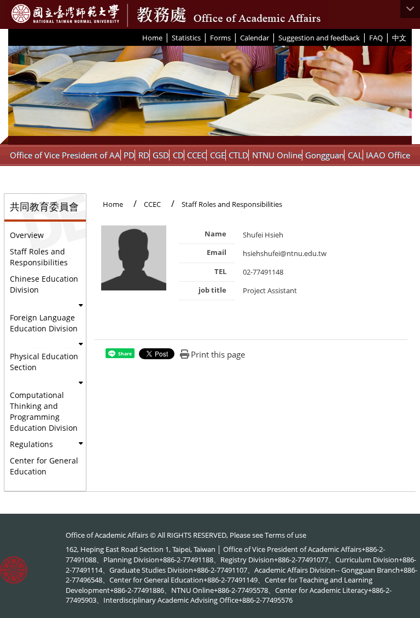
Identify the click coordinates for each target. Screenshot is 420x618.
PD (129, 155)
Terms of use (285, 535)
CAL (355, 155)
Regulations (31, 444)
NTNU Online (277, 155)
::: (138, 37)
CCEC (196, 155)
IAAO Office (388, 155)
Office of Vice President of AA (65, 155)
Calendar (254, 38)
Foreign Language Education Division (44, 323)
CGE (217, 155)
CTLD (238, 155)
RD (143, 155)
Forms (220, 38)
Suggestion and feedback (319, 38)
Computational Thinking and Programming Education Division (44, 411)
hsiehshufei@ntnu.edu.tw (284, 253)
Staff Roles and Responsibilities (39, 257)
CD (178, 155)
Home (152, 38)
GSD (161, 155)
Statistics (186, 38)
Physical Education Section (44, 361)
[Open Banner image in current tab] (210, 95)
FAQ (376, 38)
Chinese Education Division (44, 284)
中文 (399, 38)
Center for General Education (44, 466)
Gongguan (324, 155)
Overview (27, 235)
